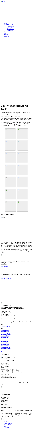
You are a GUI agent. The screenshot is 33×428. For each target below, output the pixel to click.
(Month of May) (5, 331)
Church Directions (5, 4)
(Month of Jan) (5, 337)
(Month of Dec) (5, 341)
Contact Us (7, 36)
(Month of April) (5, 326)
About (5, 421)
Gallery (6, 33)
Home (5, 23)
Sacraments (7, 31)
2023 (2, 351)
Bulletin (6, 34)
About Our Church (8, 24)
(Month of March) (5, 334)
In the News (10, 30)
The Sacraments (8, 423)
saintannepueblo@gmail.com (8, 377)
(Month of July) (5, 330)
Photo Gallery (7, 424)
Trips (5, 426)
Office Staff (10, 27)
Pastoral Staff (10, 26)
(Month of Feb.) (5, 336)
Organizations (10, 29)
